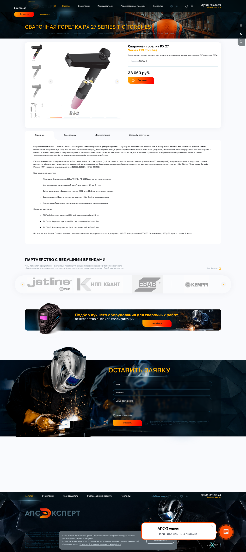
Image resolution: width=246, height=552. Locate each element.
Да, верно (24, 14)
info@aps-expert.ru (160, 496)
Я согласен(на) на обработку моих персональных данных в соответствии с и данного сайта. (179, 423)
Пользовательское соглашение (38, 545)
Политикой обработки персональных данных (167, 423)
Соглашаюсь (160, 540)
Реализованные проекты (133, 6)
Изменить (44, 14)
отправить (127, 423)
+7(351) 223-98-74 (211, 5)
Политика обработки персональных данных (44, 543)
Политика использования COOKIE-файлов (43, 541)
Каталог (66, 6)
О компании (84, 6)
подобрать (157, 323)
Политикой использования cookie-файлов (100, 544)
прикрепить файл (124, 415)
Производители (105, 6)
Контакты (158, 6)
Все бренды (212, 268)
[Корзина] (192, 6)
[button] (50, 81)
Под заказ (142, 80)
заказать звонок (214, 7)
